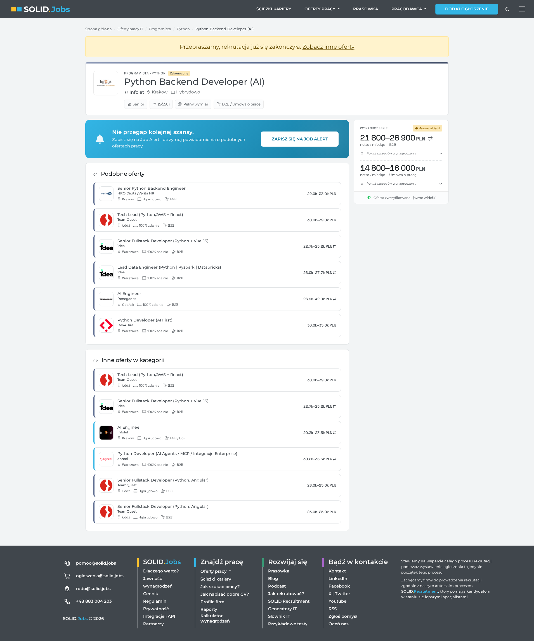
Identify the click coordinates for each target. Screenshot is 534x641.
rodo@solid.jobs (93, 588)
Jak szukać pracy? (220, 586)
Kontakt (337, 571)
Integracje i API (159, 616)
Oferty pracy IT (130, 29)
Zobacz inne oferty (329, 46)
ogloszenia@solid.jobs (100, 575)
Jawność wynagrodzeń (158, 582)
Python (183, 29)
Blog (273, 578)
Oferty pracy (320, 8)
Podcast (277, 586)
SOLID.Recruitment (288, 601)
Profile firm (212, 601)
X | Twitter (339, 593)
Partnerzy (153, 623)
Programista (160, 29)
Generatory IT (282, 608)
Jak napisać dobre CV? (224, 594)
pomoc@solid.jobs (96, 563)
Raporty (208, 609)
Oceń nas (339, 623)
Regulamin (154, 601)
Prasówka (365, 8)
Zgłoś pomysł (343, 616)
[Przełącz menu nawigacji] (522, 9)
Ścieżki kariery (273, 8)
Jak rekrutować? (286, 593)
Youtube (337, 601)
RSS (333, 608)
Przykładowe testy (288, 623)
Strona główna (98, 29)
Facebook (339, 586)
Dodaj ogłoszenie (466, 8)
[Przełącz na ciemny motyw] (507, 9)
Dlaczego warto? (161, 571)
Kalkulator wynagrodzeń (215, 618)
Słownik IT (279, 616)
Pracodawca (407, 8)
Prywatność (156, 608)
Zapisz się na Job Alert (300, 139)
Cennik (150, 593)
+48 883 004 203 (94, 601)
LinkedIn (338, 578)
